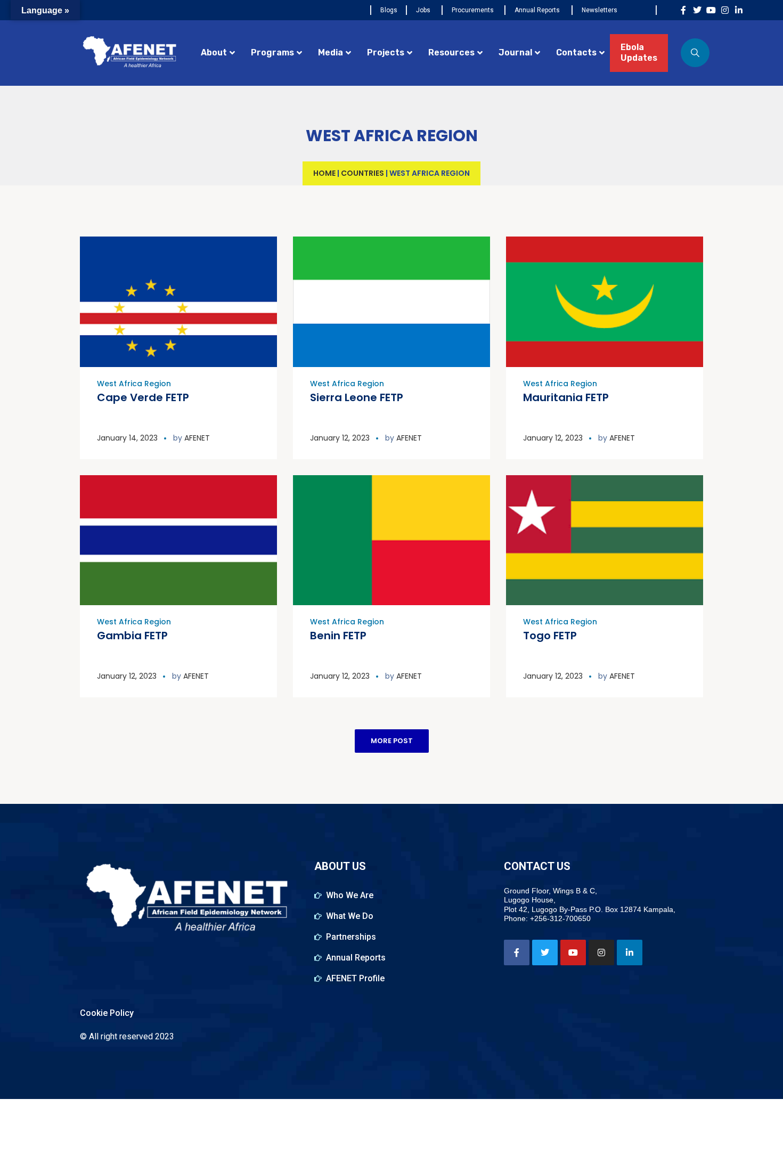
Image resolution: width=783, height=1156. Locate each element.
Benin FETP (338, 635)
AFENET (197, 438)
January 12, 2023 (340, 438)
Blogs (388, 10)
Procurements (473, 10)
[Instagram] (725, 10)
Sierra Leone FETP (356, 397)
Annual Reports (537, 10)
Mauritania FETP (566, 397)
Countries (362, 173)
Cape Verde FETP (143, 397)
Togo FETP (550, 635)
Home (324, 173)
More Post (392, 741)
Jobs (423, 10)
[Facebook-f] (683, 10)
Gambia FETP (132, 635)
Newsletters (599, 10)
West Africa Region (134, 383)
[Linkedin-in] (739, 10)
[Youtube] (711, 10)
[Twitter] (697, 10)
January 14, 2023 (127, 438)
